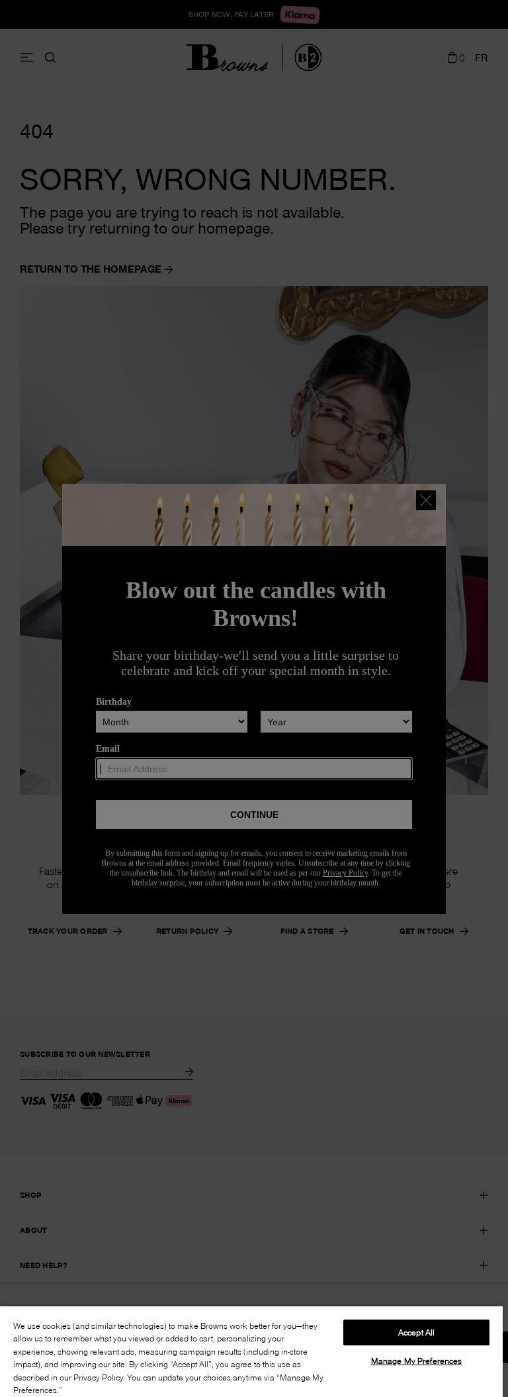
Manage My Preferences (416, 1360)
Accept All (416, 1332)
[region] (251, 1351)
